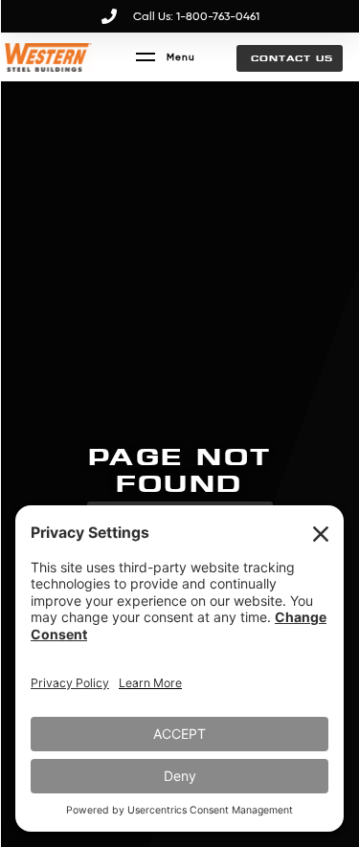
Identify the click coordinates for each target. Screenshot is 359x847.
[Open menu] (166, 57)
